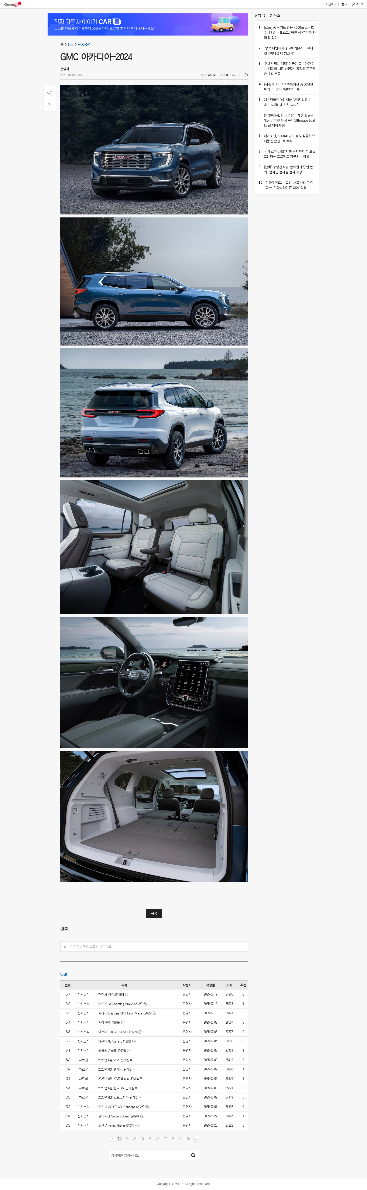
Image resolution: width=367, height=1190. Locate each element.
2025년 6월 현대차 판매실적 (117, 1069)
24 (142, 1139)
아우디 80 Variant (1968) (114, 1041)
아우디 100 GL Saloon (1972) (117, 1032)
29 (180, 1139)
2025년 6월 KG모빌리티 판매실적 (120, 1079)
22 (127, 1139)
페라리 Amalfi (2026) (112, 1051)
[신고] (246, 74)
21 (119, 1139)
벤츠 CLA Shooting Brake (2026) (120, 1004)
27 (165, 1139)
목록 (154, 913)
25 (149, 1139)
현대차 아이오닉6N (111, 994)
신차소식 (85, 44)
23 (134, 1139)
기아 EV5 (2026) (109, 1022)
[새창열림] (14, 4)
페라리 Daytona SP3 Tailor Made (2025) (125, 1013)
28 (172, 1139)
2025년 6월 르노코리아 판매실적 (120, 1097)
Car (71, 44)
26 (157, 1139)
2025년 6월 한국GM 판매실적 (117, 1088)
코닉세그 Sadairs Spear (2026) (118, 1116)
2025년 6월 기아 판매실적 (115, 1060)
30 (188, 1139)
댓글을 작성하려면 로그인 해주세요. (88, 946)
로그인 (359, 4)
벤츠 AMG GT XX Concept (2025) (121, 1107)
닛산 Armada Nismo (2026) (116, 1125)
